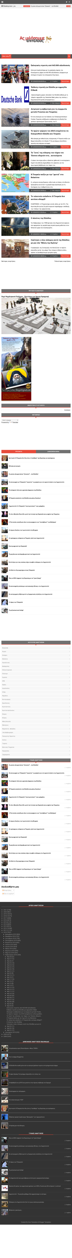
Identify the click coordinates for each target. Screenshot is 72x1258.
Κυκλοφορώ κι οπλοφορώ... (17, 1091)
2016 (5, 920)
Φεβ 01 (9, 1030)
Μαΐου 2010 (9, 948)
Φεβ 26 (9, 961)
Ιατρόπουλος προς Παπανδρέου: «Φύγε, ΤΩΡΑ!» (23, 1048)
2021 (5, 910)
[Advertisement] (36, 23)
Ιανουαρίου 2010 (10, 1032)
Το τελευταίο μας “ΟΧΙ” (16, 1100)
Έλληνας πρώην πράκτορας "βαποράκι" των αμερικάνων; (27, 1117)
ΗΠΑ (3, 681)
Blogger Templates (45, 1222)
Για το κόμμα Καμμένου (16, 1057)
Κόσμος (4, 714)
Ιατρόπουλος (6, 688)
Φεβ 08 (9, 997)
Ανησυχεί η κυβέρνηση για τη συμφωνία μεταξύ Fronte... (24, 1012)
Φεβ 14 (9, 985)
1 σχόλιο (54, 147)
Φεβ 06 (9, 1002)
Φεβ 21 (9, 971)
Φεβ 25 (9, 963)
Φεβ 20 (9, 973)
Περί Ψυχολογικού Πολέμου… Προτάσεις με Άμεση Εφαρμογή (25, 297)
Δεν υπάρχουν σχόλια (58, 103)
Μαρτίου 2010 (10, 953)
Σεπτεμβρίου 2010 (11, 940)
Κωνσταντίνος (6, 706)
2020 (5, 912)
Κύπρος (4, 718)
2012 (5, 928)
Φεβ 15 (9, 983)
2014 (5, 924)
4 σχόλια (54, 256)
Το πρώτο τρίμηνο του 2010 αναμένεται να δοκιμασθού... (24, 1014)
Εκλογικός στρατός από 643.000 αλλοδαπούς (50, 65)
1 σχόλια (68, 855)
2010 (5, 932)
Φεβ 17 (9, 979)
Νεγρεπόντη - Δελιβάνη (8, 729)
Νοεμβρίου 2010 (10, 936)
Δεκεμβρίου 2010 (11, 934)
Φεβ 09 (9, 995)
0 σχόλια (68, 775)
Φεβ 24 (9, 965)
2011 (5, 930)
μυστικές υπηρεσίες (8, 747)
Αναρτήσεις (7, 890)
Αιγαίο (4, 651)
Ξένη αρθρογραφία (7, 732)
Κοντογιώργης (6, 699)
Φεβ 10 (9, 993)
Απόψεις (4, 655)
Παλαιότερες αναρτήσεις (62, 261)
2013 (5, 926)
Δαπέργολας (5, 666)
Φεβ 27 (9, 959)
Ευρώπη (4, 677)
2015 (5, 922)
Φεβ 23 (9, 967)
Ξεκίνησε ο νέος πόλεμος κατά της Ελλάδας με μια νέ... (24, 1024)
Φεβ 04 (9, 1006)
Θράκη (4, 684)
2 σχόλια (54, 81)
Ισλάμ (3, 692)
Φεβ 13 (9, 987)
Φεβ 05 (9, 1004)
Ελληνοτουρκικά (7, 670)
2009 (5, 1034)
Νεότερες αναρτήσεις (8, 261)
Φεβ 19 (9, 975)
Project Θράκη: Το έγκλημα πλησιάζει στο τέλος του (24, 1074)
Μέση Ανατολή (6, 721)
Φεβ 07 (9, 999)
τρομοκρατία (6, 754)
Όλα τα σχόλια (8, 894)
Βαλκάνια (5, 659)
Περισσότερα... (65, 81)
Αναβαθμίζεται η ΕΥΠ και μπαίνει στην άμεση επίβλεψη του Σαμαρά (30, 1082)
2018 (5, 916)
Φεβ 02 (9, 1028)
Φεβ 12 (9, 989)
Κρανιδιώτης (6, 703)
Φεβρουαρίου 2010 (11, 955)
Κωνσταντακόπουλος (8, 710)
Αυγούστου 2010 (10, 942)
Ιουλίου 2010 (9, 944)
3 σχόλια (68, 767)
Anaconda (5, 648)
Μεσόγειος (5, 725)
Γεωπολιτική (5, 662)
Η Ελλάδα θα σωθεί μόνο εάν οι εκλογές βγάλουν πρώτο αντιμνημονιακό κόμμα (33, 1065)
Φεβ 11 (9, 991)
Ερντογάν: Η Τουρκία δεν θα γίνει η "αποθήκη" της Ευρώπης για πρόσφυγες (32, 1108)
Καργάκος (5, 695)
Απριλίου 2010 (10, 951)
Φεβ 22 (9, 969)
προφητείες (5, 751)
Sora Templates (33, 1222)
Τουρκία (4, 743)
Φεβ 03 (9, 1026)
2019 (5, 914)
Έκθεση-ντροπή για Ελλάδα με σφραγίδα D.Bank (22, 1010)
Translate (15, 422)
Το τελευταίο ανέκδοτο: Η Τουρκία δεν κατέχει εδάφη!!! (24, 1020)
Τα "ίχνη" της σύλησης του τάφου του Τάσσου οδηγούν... (24, 1016)
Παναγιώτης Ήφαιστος (8, 736)
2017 (5, 918)
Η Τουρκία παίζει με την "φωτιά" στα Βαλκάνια (21, 1018)
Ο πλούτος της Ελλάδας (41, 218)
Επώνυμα (5, 673)
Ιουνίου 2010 (9, 946)
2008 (5, 1036)
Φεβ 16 (9, 981)
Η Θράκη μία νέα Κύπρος (16, 1125)
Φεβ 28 (9, 957)
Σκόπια (4, 740)
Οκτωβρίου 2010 (10, 938)
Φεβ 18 (9, 977)
